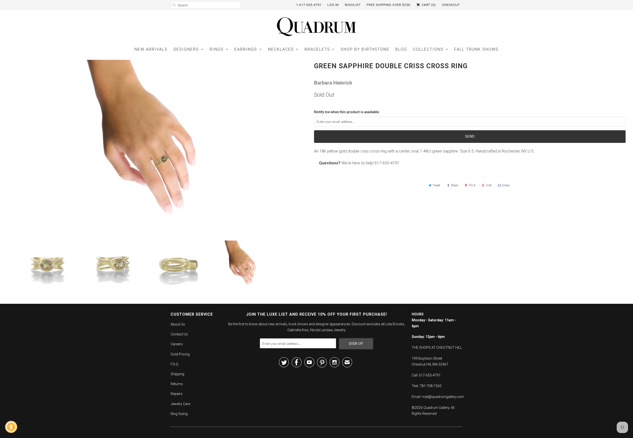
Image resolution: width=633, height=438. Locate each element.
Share (454, 185)
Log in (333, 5)
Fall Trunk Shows (476, 49)
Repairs (176, 394)
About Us (178, 324)
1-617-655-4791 (308, 5)
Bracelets (317, 49)
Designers (186, 49)
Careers (177, 344)
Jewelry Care (180, 404)
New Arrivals (151, 49)
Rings (217, 49)
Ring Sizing (179, 414)
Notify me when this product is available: (347, 112)
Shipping (177, 374)
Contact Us (179, 334)
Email (506, 185)
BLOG (401, 49)
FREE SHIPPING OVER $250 (388, 5)
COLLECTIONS (428, 49)
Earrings (245, 49)
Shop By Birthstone (365, 49)
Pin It (472, 185)
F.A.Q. (175, 364)
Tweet (436, 185)
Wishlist (353, 5)
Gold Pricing (180, 354)
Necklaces (281, 49)
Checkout (451, 5)
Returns (177, 384)
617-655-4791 (387, 163)
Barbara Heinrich (333, 83)
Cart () (428, 5)
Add (489, 185)
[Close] (46, 340)
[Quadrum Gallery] (316, 26)
